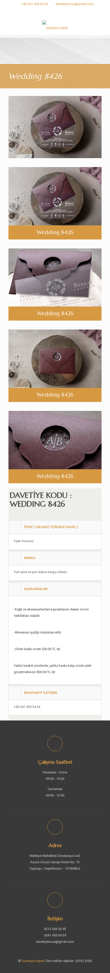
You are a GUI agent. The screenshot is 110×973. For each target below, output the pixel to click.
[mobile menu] (103, 24)
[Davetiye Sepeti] (55, 24)
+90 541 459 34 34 (34, 4)
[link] (55, 535)
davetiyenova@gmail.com (75, 4)
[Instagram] (55, 10)
